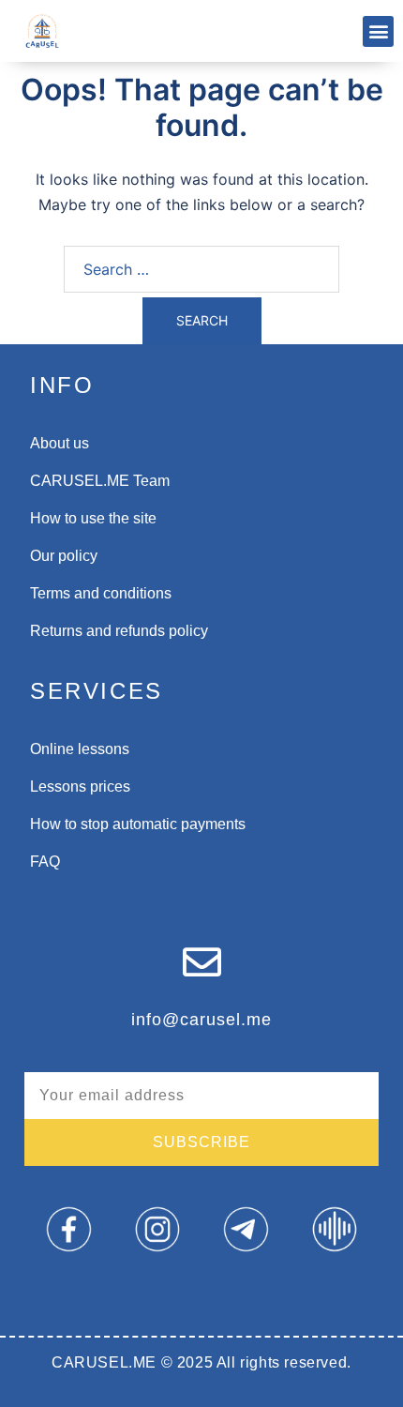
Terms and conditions (101, 593)
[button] (378, 31)
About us (59, 443)
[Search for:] (201, 269)
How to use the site (93, 518)
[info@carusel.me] (202, 962)
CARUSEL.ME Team (100, 481)
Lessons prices (80, 786)
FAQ (45, 862)
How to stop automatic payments (138, 824)
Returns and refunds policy (119, 631)
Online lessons (79, 749)
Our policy (63, 556)
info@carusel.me (201, 1019)
